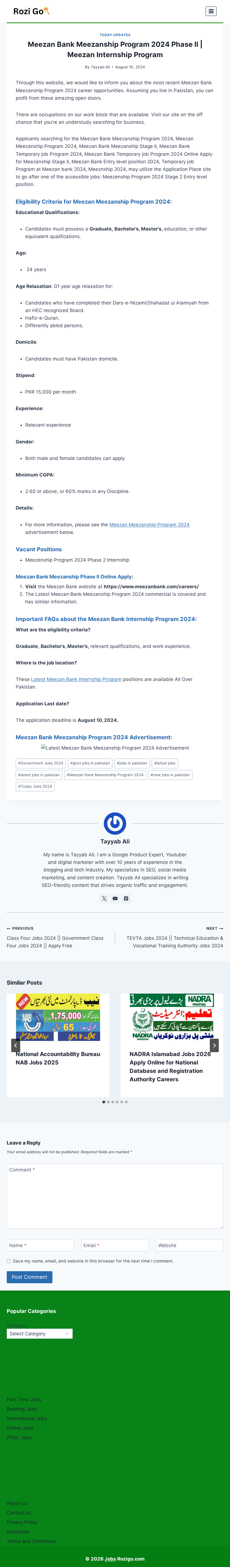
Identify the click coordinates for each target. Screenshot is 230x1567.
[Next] (214, 1045)
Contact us (19, 1512)
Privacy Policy (22, 1522)
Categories (16, 1325)
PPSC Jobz (19, 1437)
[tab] (103, 1102)
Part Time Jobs (24, 1399)
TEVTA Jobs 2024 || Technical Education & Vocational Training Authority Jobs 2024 (175, 937)
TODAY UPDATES (115, 35)
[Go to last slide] (15, 1045)
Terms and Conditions (31, 1541)
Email (92, 1245)
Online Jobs (20, 1428)
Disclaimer (18, 1532)
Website (167, 1245)
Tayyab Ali (100, 67)
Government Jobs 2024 (40, 763)
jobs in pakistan (132, 763)
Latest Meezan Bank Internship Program (76, 679)
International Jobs (27, 1418)
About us (17, 1503)
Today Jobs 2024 (35, 786)
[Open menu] (211, 11)
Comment (22, 1170)
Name (18, 1245)
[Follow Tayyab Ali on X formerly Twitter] (104, 898)
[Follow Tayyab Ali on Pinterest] (126, 898)
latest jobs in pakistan (39, 775)
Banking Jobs (22, 1409)
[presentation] (58, 1017)
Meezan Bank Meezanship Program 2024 (105, 775)
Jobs (110, 1559)
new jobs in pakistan (170, 775)
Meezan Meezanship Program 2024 (149, 524)
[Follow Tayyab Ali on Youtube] (115, 898)
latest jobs (164, 763)
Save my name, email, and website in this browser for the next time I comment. (93, 1261)
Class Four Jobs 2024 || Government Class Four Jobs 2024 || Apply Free (55, 937)
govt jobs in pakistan (90, 763)
